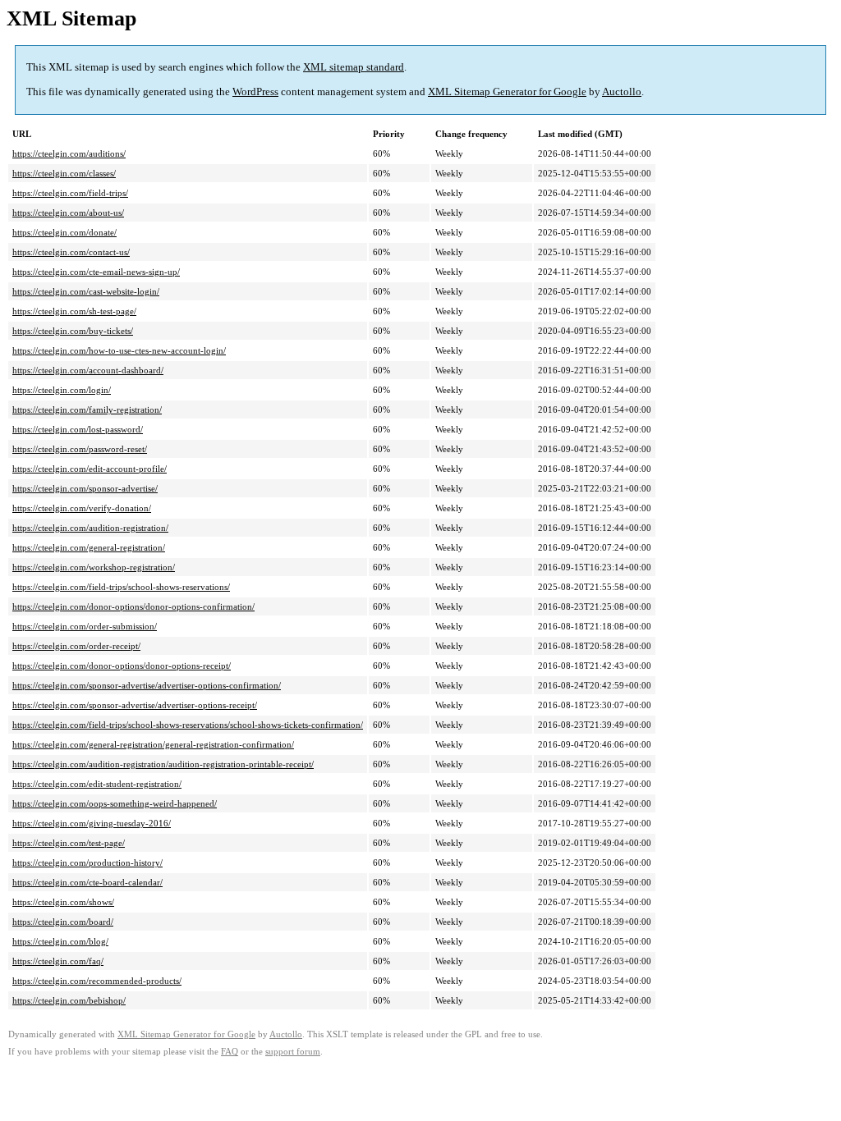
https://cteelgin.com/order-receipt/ (76, 646)
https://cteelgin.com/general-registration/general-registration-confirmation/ (153, 744)
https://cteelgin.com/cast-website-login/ (85, 291)
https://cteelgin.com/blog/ (60, 941)
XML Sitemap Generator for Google (507, 91)
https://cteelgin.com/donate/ (64, 232)
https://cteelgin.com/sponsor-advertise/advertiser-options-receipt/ (134, 705)
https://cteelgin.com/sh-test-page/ (74, 311)
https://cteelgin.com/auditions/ (69, 153)
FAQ (229, 1051)
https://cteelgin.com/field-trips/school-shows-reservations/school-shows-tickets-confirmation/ (187, 725)
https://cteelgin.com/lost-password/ (77, 429)
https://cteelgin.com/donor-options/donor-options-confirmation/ (133, 606)
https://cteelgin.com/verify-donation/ (81, 508)
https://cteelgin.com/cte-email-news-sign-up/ (96, 272)
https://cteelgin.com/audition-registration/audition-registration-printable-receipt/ (163, 764)
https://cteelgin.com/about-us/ (68, 212)
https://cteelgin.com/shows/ (63, 902)
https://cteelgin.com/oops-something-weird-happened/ (114, 803)
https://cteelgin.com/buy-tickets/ (72, 331)
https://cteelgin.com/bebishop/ (69, 1000)
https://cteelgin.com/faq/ (57, 961)
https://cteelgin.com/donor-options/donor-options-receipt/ (121, 665)
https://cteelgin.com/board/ (62, 922)
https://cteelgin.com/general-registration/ (88, 547)
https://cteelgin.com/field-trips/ (70, 193)
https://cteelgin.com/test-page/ (68, 843)
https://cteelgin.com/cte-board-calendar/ (87, 882)
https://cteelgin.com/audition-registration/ (90, 528)
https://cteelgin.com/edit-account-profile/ (89, 469)
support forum (292, 1051)
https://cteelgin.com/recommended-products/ (97, 981)
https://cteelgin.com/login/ (61, 390)
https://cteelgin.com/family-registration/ (87, 409)
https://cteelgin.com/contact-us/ (71, 252)
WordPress (255, 91)
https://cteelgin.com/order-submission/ (84, 626)
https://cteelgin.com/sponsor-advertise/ (85, 488)
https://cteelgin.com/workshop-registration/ (93, 567)
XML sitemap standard (353, 67)
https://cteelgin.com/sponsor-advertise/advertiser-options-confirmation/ (146, 685)
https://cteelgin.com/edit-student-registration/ (97, 784)
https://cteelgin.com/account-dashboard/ (87, 370)
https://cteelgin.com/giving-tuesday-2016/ (91, 823)
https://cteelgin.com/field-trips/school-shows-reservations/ (121, 587)
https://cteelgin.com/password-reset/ (79, 449)
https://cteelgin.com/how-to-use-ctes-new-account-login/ (119, 350)
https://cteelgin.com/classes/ (64, 173)
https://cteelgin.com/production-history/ (87, 862)
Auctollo (621, 91)
